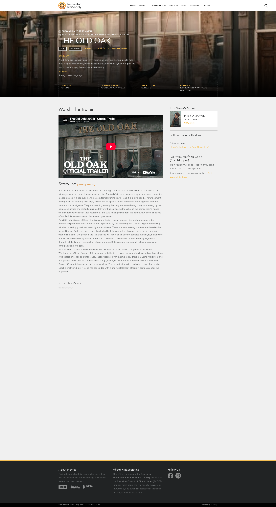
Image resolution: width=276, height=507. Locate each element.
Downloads (194, 5)
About (172, 5)
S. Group (214, 505)
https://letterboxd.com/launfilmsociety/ (189, 147)
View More (189, 123)
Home (133, 5)
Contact (206, 5)
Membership (157, 5)
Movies (142, 5)
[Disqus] (111, 330)
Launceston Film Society (69, 505)
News (183, 5)
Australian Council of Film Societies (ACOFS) (139, 481)
